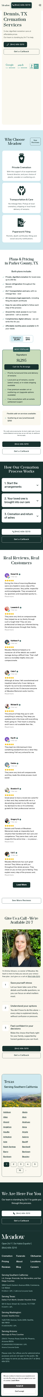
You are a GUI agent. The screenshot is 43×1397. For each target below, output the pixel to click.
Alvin (24, 1117)
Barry (5, 1152)
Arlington (7, 1137)
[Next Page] (25, 1171)
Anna (24, 1127)
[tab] (17, 339)
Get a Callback (21, 52)
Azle (5, 1142)
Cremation (7, 1256)
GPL (11, 1291)
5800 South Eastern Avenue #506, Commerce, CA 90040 (21, 1286)
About (19, 1262)
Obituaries (36, 1256)
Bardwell (26, 1147)
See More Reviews (21, 901)
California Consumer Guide (23, 1291)
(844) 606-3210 (9, 1248)
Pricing (5, 1262)
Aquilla (6, 1132)
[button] (37, 5)
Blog (18, 1267)
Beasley (25, 1157)
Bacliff (25, 1142)
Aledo (24, 1112)
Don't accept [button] (19, 1391)
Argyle (25, 1132)
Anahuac (26, 1122)
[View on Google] (7, 575)
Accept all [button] (19, 1386)
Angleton (7, 1127)
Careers (35, 1267)
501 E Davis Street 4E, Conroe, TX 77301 (18, 1304)
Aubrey (25, 1137)
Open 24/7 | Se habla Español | (17, 1244)
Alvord (6, 1122)
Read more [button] (9, 597)
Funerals (20, 1256)
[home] (6, 5)
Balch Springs (9, 1147)
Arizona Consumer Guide (10, 1347)
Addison (7, 1112)
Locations (36, 1262)
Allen (5, 1117)
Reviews (6, 1267)
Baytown (26, 1152)
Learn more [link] (15, 1381)
